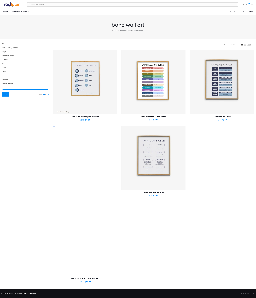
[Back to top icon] (253, 293)
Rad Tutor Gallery (15, 293)
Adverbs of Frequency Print (85, 116)
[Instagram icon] (248, 293)
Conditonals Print (222, 116)
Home (114, 30)
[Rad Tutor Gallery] (12, 4)
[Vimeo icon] (245, 293)
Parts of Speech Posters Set (85, 278)
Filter (5, 94)
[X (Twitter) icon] (243, 293)
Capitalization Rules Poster (153, 116)
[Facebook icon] (241, 293)
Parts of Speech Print (153, 192)
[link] (229, 44)
